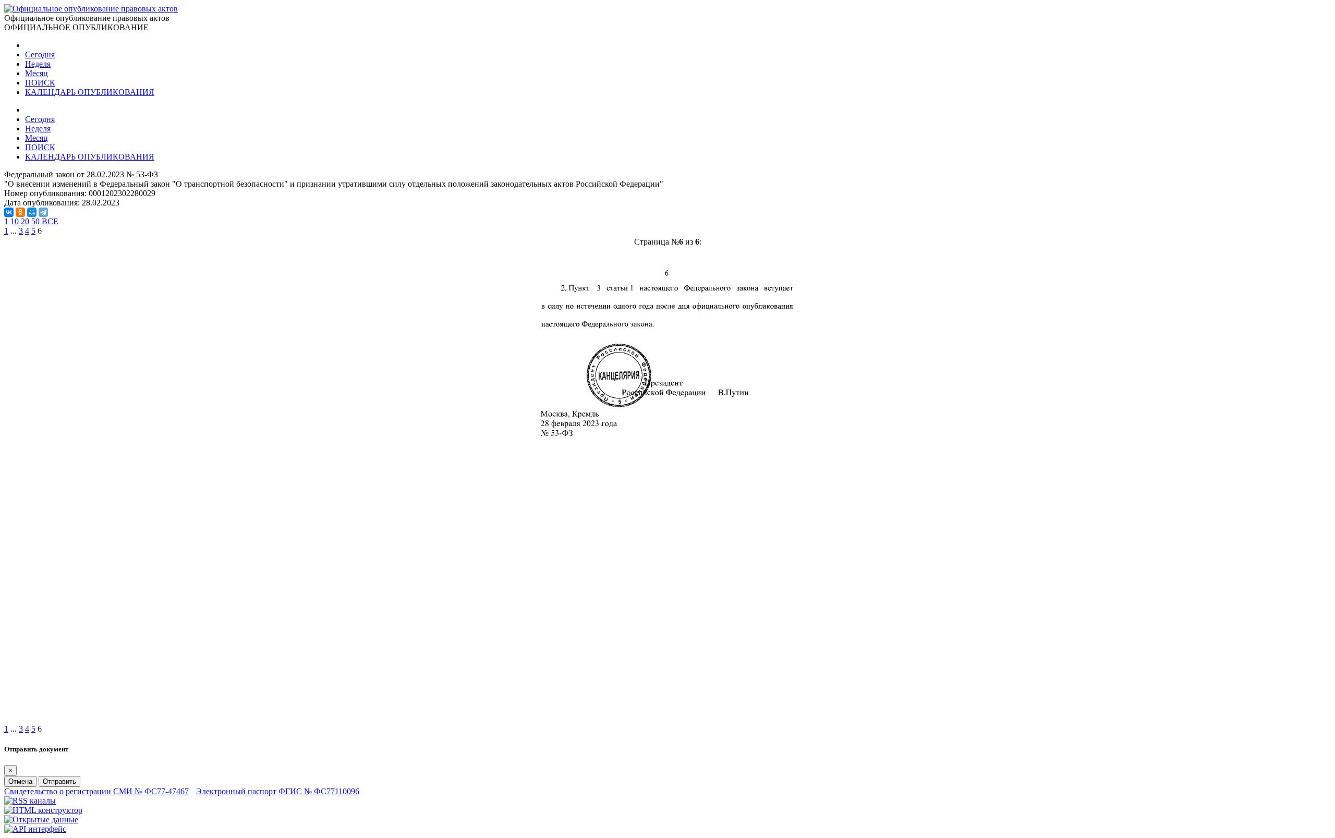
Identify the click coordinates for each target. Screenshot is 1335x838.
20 (25, 221)
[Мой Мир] (32, 212)
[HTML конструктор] (43, 810)
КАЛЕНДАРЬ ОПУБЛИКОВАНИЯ (89, 92)
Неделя (38, 63)
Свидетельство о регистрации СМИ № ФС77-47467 (96, 791)
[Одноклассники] (20, 212)
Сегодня (40, 54)
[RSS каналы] (30, 800)
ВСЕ (50, 221)
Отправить (59, 781)
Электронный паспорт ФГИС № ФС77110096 (277, 791)
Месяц (36, 73)
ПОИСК (40, 82)
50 (35, 221)
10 (14, 221)
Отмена (20, 781)
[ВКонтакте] (9, 212)
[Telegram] (43, 212)
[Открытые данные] (41, 819)
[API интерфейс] (35, 828)
